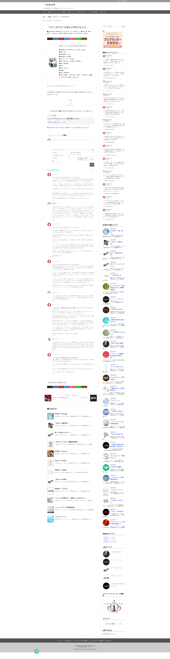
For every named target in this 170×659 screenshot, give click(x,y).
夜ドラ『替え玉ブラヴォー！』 (63, 432)
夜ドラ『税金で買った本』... (111, 78)
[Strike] (59, 149)
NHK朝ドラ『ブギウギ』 (61, 488)
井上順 (76, 33)
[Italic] (55, 149)
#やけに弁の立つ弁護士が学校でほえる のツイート (61, 86)
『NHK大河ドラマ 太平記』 (110, 542)
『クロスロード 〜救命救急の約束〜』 (117, 478)
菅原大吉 (86, 33)
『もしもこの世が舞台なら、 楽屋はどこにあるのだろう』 (70, 498)
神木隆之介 (71, 33)
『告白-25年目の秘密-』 (110, 129)
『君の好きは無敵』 (116, 467)
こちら (112, 634)
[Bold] (53, 149)
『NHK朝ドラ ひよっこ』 (109, 539)
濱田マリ (49, 33)
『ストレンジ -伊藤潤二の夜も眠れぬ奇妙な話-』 (117, 355)
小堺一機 (85, 31)
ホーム (45, 16)
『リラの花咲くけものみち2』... (111, 155)
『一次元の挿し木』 (116, 275)
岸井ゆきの (55, 33)
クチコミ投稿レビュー (75, 31)
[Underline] (57, 149)
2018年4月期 (66, 16)
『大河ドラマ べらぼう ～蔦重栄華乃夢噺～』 (67, 442)
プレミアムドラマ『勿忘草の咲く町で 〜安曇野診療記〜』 (117, 287)
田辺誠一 (80, 33)
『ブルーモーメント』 (61, 516)
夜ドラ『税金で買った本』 (117, 567)
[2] (54, 162)
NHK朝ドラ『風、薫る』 (61, 414)
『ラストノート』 (115, 401)
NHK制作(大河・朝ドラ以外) (62, 31)
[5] (60, 162)
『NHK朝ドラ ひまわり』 (109, 537)
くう (54, 174)
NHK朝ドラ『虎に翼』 (61, 470)
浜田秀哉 (60, 33)
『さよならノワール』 (109, 65)
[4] (58, 162)
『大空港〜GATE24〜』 (117, 411)
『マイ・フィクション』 (110, 90)
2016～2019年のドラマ (55, 16)
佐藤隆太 (65, 33)
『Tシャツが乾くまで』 (109, 167)
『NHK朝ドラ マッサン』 (109, 540)
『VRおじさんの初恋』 (61, 479)
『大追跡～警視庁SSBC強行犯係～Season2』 (117, 445)
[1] (53, 162)
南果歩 (89, 31)
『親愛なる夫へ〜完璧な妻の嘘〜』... (112, 193)
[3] (56, 162)
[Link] (62, 149)
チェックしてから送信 (77, 154)
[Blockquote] (61, 149)
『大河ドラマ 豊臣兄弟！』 (62, 423)
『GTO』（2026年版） (117, 511)
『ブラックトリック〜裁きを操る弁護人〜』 (117, 523)
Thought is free (93, 649)
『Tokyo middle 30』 (109, 206)
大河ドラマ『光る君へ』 (61, 460)
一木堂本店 (89, 646)
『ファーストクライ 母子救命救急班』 (65, 507)
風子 (54, 338)
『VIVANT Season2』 (117, 309)
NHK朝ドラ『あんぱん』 (61, 451)
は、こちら (55, 122)
